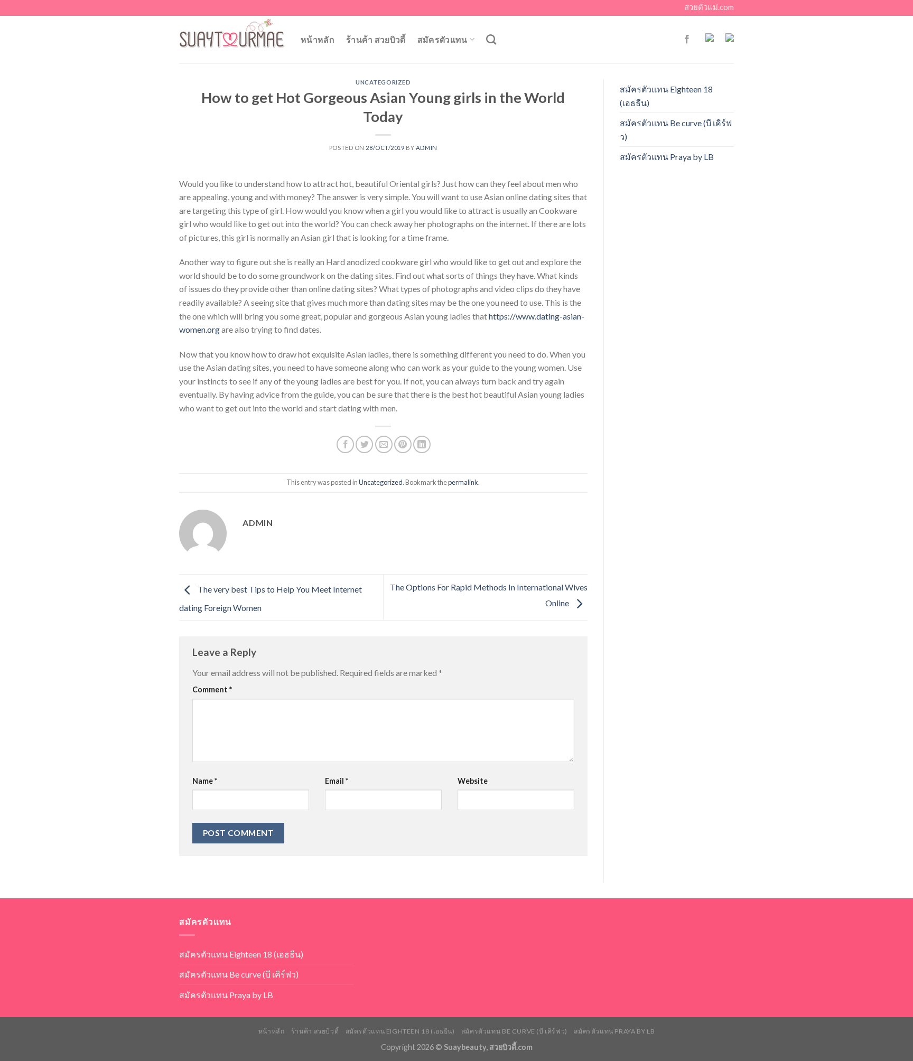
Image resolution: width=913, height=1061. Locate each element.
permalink (463, 482)
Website (473, 780)
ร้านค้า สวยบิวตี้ (376, 39)
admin (426, 147)
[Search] (491, 39)
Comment (212, 689)
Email (336, 780)
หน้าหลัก (317, 39)
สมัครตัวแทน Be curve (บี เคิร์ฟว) (676, 130)
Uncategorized (383, 82)
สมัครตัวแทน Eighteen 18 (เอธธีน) (666, 96)
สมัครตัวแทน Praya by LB (667, 157)
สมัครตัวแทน (442, 39)
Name (204, 780)
